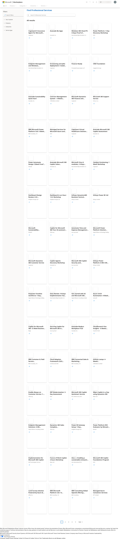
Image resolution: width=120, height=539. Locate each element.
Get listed (113, 528)
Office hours (31, 528)
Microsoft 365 (32, 533)
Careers (68, 533)
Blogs (16, 528)
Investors (91, 533)
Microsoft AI (3, 533)
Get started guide (39, 528)
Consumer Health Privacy (6, 538)
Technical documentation (51, 528)
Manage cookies (61, 538)
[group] (29, 37)
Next (80, 522)
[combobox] (51, 15)
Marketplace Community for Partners (74, 530)
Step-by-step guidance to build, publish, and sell (37, 530)
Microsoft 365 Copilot (42, 533)
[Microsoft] (7, 2)
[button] (28, 15)
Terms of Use (38, 538)
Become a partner (105, 528)
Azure (18, 533)
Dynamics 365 (24, 533)
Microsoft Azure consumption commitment (77, 528)
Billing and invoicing (94, 528)
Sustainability (98, 533)
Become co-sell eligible (57, 530)
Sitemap (16, 538)
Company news (74, 533)
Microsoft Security (12, 533)
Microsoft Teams (52, 533)
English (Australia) (5, 535)
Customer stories (23, 528)
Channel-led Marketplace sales (92, 530)
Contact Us (21, 538)
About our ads (52, 538)
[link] (37, 38)
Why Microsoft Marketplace (7, 528)
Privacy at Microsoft (83, 533)
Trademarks (45, 538)
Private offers (61, 528)
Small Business (61, 533)
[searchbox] (15, 15)
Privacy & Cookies (29, 538)
